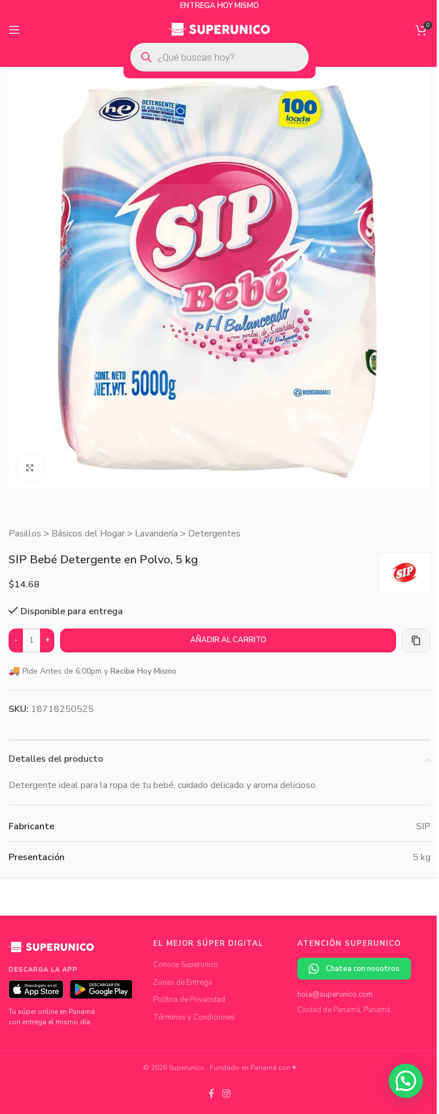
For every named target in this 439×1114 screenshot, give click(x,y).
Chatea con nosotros (363, 969)
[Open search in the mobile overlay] (219, 57)
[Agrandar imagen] (30, 467)
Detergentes (214, 533)
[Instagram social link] (226, 1094)
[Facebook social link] (211, 1094)
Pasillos (25, 533)
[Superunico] (51, 951)
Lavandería (156, 533)
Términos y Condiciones (194, 1017)
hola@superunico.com (335, 994)
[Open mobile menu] (14, 29)
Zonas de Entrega (182, 982)
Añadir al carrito (228, 640)
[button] (406, 1081)
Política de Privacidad (189, 999)
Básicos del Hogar (88, 533)
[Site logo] (220, 29)
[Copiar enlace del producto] (416, 640)
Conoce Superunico (185, 965)
